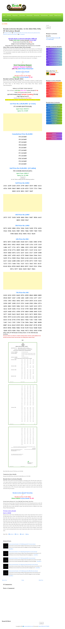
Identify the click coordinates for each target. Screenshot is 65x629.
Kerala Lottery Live (54, 110)
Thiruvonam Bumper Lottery (54, 93)
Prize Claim (54, 123)
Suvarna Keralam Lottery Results (54, 59)
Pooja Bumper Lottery (54, 96)
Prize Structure (54, 117)
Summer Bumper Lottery (54, 85)
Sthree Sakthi (22, 15)
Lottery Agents (54, 120)
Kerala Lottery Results (12, 34)
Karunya (51, 15)
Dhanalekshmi (29, 15)
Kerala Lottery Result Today (54, 105)
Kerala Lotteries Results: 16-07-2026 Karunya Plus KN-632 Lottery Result (23, 571)
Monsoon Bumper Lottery (54, 90)
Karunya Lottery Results (54, 62)
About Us (54, 133)
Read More (11, 548)
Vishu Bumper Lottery (54, 88)
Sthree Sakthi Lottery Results (54, 51)
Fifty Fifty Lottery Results (22, 32)
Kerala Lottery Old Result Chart (54, 107)
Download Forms (54, 115)
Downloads (5, 19)
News (10, 19)
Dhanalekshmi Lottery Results (54, 54)
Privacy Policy (54, 138)
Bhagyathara (15, 15)
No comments (22, 34)
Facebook (11, 534)
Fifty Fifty (15, 32)
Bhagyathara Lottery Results (54, 49)
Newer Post (4, 580)
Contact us (54, 136)
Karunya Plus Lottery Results (54, 56)
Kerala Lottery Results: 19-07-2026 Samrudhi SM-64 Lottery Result (22, 558)
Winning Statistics (54, 112)
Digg (28, 534)
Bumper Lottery (57, 15)
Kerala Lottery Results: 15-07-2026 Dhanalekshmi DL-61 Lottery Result (23, 551)
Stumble (22, 534)
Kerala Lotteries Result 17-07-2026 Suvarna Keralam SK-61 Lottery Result (23, 564)
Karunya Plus (36, 15)
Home (4, 15)
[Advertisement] (22, 122)
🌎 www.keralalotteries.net (28, 626)
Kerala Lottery (31, 32)
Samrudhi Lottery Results (54, 64)
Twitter (17, 534)
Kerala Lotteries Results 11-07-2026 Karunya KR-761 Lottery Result (22, 544)
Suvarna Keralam (44, 15)
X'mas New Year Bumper (54, 83)
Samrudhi (9, 15)
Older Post (41, 580)
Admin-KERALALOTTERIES (43, 626)
